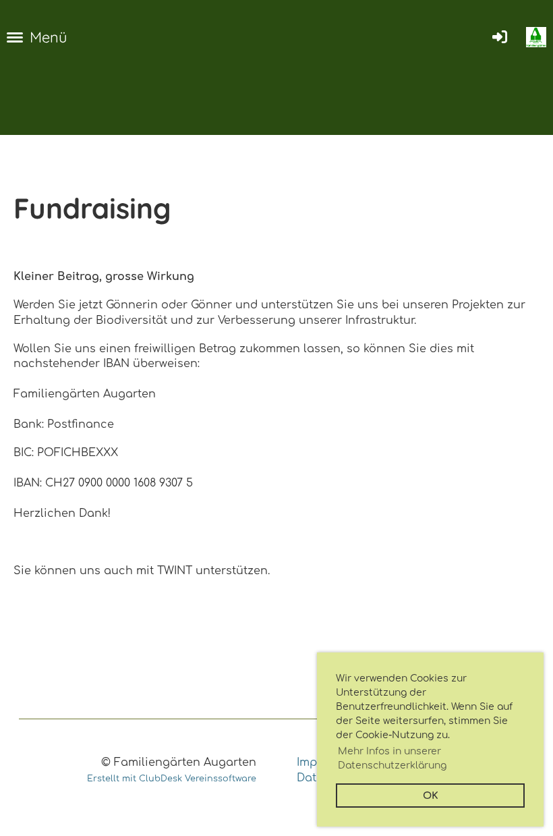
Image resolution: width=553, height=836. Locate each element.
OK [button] (430, 795)
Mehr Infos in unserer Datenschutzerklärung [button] (392, 758)
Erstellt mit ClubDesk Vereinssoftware (171, 778)
